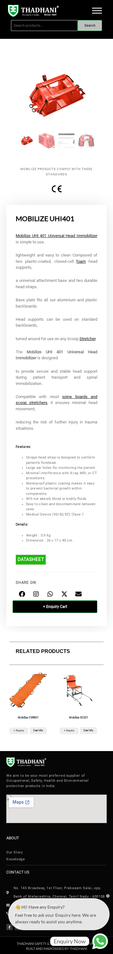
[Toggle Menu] (97, 11)
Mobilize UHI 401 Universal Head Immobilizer (56, 235)
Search (89, 25)
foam (81, 261)
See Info (38, 730)
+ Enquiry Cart (55, 606)
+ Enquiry (19, 730)
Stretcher (87, 338)
